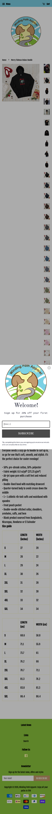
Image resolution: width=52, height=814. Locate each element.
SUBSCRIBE (26, 433)
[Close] (49, 368)
